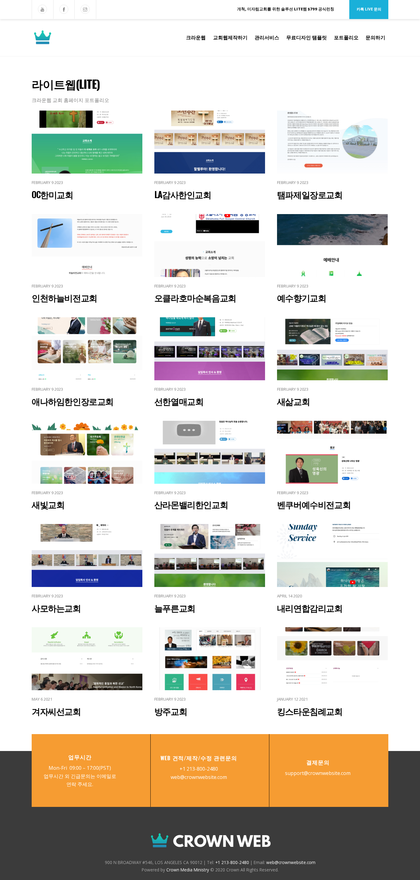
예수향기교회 (301, 297)
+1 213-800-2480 (199, 768)
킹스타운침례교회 (310, 711)
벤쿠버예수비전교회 (314, 504)
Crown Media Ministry (187, 870)
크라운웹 (196, 37)
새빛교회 (48, 504)
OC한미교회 (52, 194)
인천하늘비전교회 (64, 297)
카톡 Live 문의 (369, 9)
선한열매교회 (179, 401)
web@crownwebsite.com (199, 777)
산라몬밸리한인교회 (191, 504)
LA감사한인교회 (182, 194)
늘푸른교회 (174, 607)
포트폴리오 (346, 37)
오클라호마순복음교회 (195, 297)
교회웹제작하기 (230, 37)
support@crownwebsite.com (318, 773)
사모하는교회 (56, 607)
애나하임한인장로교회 (72, 401)
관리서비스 (267, 37)
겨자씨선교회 (56, 711)
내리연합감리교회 (310, 607)
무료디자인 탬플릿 (306, 37)
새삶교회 (293, 401)
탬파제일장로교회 (310, 194)
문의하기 (375, 37)
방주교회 (170, 711)
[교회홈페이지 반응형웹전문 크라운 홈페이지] (73, 41)
